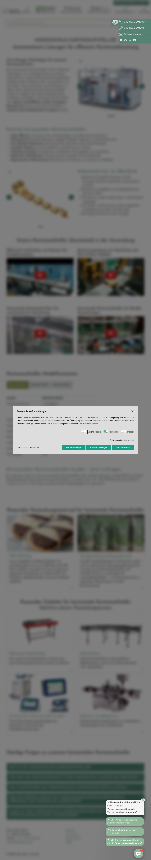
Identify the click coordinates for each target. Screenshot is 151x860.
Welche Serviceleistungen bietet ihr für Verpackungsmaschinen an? (124, 841)
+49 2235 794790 (134, 22)
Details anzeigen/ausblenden (122, 440)
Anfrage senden (133, 34)
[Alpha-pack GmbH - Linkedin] (134, 40)
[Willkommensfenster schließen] (143, 800)
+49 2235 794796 (133, 28)
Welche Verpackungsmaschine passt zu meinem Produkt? (122, 821)
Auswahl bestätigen (98, 447)
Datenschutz (22, 447)
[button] (138, 853)
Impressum (34, 447)
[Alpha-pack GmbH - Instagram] (130, 40)
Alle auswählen (123, 447)
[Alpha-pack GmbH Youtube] (121, 40)
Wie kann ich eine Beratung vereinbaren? (121, 831)
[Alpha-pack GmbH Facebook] (126, 40)
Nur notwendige (73, 447)
